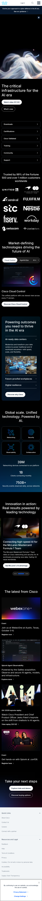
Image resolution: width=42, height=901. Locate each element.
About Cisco (5, 818)
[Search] (32, 3)
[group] (21, 543)
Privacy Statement (20, 892)
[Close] (39, 883)
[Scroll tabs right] (38, 260)
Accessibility (6, 866)
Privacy (4, 857)
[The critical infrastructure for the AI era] (38, 17)
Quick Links (6, 813)
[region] (21, 890)
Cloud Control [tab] (9, 260)
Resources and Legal (10, 839)
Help (3, 848)
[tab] (15, 573)
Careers (4, 827)
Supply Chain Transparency (11, 876)
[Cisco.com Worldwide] (4, 3)
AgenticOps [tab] (24, 260)
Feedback (5, 844)
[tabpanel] (21, 286)
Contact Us (5, 822)
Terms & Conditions (8, 853)
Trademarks (5, 871)
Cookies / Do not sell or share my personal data (17, 862)
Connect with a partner (9, 831)
